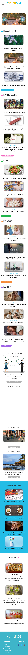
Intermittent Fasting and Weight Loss (14, 178)
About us (7, 644)
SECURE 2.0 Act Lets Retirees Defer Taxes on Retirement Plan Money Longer (13, 149)
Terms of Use (7, 650)
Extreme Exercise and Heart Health (14, 444)
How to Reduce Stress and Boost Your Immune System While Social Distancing (14, 376)
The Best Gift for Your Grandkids (13, 323)
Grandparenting (14, 320)
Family (13, 302)
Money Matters (13, 145)
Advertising (7, 652)
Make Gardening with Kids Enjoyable (13, 112)
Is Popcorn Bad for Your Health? (13, 211)
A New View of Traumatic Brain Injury (14, 85)
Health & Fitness (14, 273)
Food (13, 176)
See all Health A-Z (7, 89)
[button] (5, 19)
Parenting (13, 337)
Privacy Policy (7, 648)
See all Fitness (6, 281)
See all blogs (14, 477)
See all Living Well (7, 155)
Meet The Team (7, 646)
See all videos (14, 447)
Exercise (13, 236)
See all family (6, 345)
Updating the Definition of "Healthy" (13, 195)
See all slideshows (14, 381)
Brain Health (13, 83)
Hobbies (14, 46)
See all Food (6, 216)
